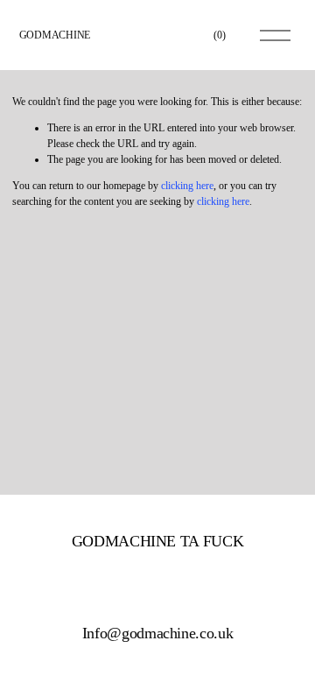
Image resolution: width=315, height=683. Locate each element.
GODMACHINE (55, 35)
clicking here (187, 186)
